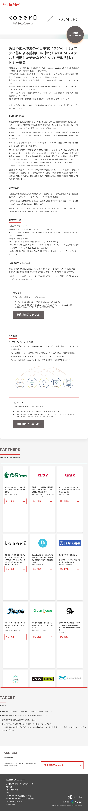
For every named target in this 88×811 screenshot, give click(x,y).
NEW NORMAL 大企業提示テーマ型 (18, 796)
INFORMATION (12, 790)
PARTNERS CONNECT (14, 802)
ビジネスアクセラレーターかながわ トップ (19, 784)
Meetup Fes (10, 805)
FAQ (7, 793)
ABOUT (9, 787)
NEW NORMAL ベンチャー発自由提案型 (20, 799)
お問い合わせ (8, 758)
